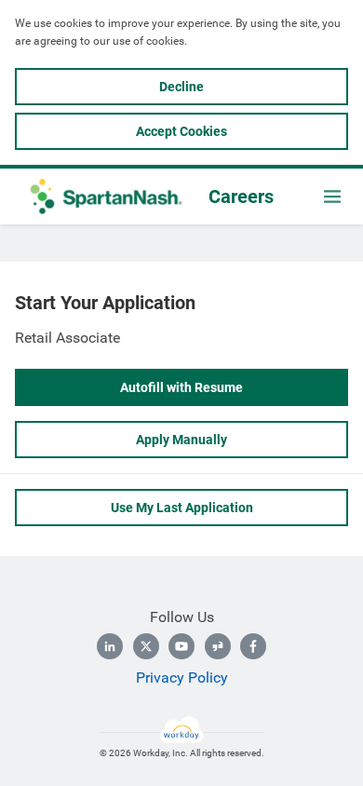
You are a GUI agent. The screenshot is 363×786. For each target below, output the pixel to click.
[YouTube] (181, 646)
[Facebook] (253, 646)
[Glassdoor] (218, 646)
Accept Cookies (181, 131)
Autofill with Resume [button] (181, 387)
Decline (181, 86)
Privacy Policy (182, 677)
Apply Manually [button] (181, 439)
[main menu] (332, 196)
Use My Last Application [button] (182, 507)
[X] (146, 646)
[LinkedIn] (110, 646)
